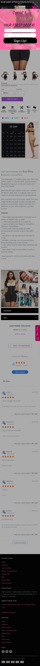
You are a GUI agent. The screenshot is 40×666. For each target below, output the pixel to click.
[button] (38, 11)
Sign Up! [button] (20, 41)
